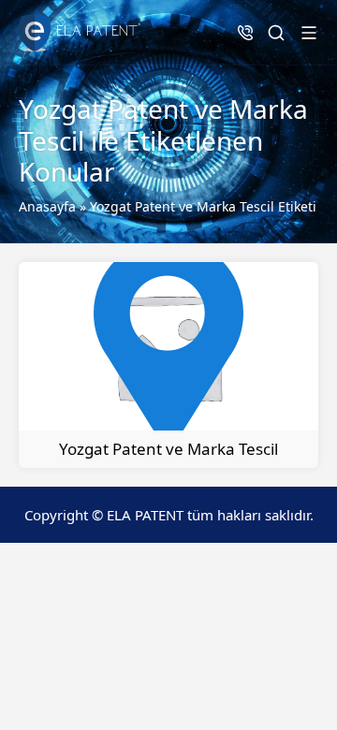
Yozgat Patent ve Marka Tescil (168, 449)
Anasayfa (47, 206)
